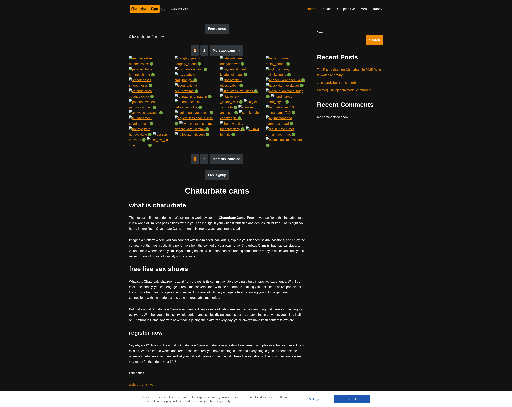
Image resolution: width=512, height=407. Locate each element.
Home (311, 9)
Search (322, 32)
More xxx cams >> (226, 50)
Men (364, 9)
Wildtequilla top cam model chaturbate (344, 90)
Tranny (377, 9)
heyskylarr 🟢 (294, 85)
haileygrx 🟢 (200, 134)
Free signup (217, 28)
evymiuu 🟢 (198, 69)
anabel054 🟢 (294, 80)
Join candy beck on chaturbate (338, 82)
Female (326, 9)
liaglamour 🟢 (203, 112)
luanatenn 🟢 (202, 96)
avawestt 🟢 (154, 112)
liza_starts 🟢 (248, 91)
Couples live (346, 9)
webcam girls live (141, 384)
